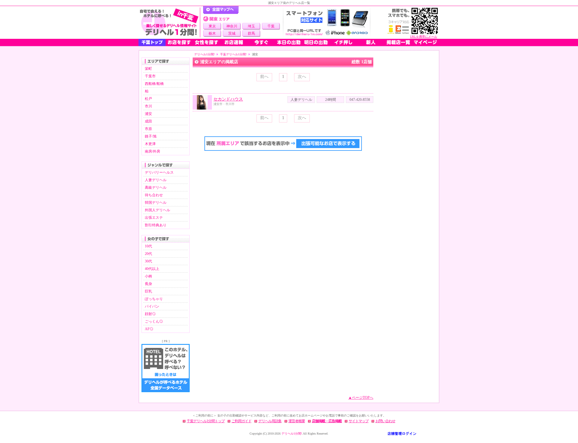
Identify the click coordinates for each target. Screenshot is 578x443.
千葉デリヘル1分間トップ (206, 421)
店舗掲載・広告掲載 (327, 421)
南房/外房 (152, 151)
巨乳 (148, 291)
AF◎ (149, 329)
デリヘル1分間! (204, 54)
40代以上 (152, 269)
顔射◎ (150, 314)
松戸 (148, 99)
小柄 (148, 276)
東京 (212, 26)
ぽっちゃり (154, 299)
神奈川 (231, 26)
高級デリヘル (155, 187)
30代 (148, 261)
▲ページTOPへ (360, 397)
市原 (148, 129)
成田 (148, 121)
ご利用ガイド (241, 421)
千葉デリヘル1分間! (233, 54)
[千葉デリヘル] (169, 22)
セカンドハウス (228, 99)
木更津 (150, 144)
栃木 (212, 33)
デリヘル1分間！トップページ (220, 10)
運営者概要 (296, 421)
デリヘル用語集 (269, 421)
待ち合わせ (154, 195)
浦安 (148, 114)
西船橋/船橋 (154, 84)
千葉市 (150, 76)
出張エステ (154, 217)
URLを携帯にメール (423, 36)
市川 (148, 106)
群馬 (251, 33)
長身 (148, 284)
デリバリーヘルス (159, 172)
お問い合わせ (385, 421)
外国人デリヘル (157, 210)
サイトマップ (358, 421)
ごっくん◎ (154, 321)
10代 (148, 246)
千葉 (271, 26)
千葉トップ (152, 42)
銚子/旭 (151, 136)
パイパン (152, 306)
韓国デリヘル (155, 202)
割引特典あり (155, 225)
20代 (148, 254)
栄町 (148, 69)
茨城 (231, 33)
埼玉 (251, 26)
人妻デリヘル (155, 180)
